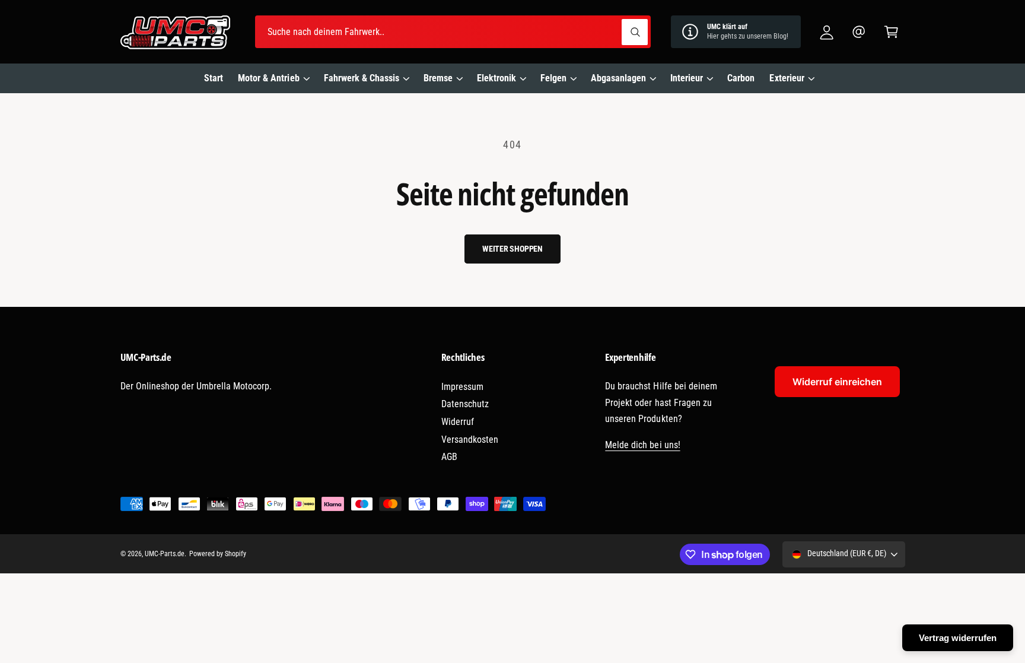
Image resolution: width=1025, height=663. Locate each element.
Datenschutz (465, 404)
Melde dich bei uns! (642, 445)
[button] (891, 31)
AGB (449, 456)
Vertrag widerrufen (958, 638)
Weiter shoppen (512, 248)
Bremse (438, 78)
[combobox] (453, 31)
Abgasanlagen (618, 78)
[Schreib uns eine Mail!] (859, 31)
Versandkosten (469, 439)
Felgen (553, 78)
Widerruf (457, 421)
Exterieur (786, 78)
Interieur (686, 78)
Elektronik (496, 78)
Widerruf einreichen (837, 382)
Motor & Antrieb (268, 78)
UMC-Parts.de (164, 554)
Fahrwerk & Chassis (361, 78)
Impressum (462, 386)
